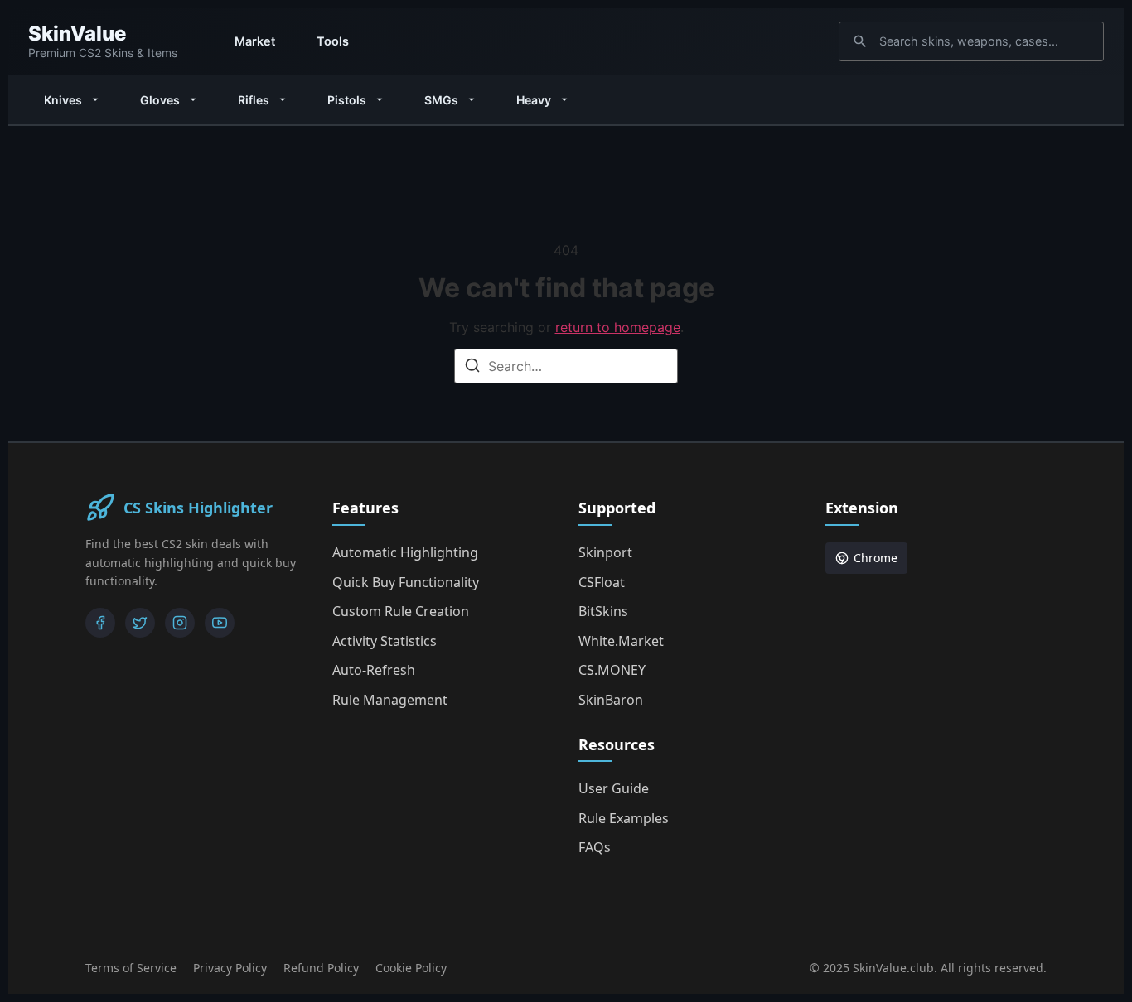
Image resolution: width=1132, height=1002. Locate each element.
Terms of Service (131, 968)
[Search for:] (566, 366)
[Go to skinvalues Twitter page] (140, 623)
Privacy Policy (230, 968)
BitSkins (603, 611)
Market (255, 41)
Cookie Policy (411, 968)
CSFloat (601, 582)
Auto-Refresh (373, 670)
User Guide (613, 788)
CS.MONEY (612, 670)
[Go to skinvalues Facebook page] (100, 623)
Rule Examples (623, 818)
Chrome (875, 558)
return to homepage (617, 327)
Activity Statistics (384, 641)
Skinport (605, 552)
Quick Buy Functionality (405, 582)
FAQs (594, 847)
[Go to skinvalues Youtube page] (220, 623)
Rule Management (389, 700)
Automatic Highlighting (405, 552)
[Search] (472, 367)
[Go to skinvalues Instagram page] (180, 623)
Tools (333, 41)
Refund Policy (321, 968)
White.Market (621, 641)
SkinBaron (610, 700)
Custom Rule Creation (400, 611)
